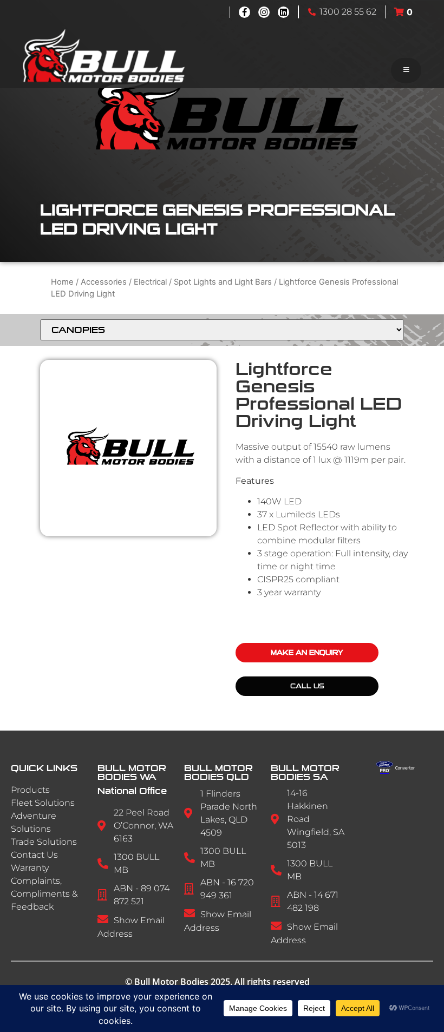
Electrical (150, 282)
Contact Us (34, 855)
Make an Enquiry (307, 652)
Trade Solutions (44, 842)
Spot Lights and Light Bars (223, 282)
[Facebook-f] (244, 12)
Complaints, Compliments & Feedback (44, 894)
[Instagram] (264, 12)
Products (30, 790)
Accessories (104, 282)
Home (62, 282)
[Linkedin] (283, 12)
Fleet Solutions (43, 803)
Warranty (30, 868)
